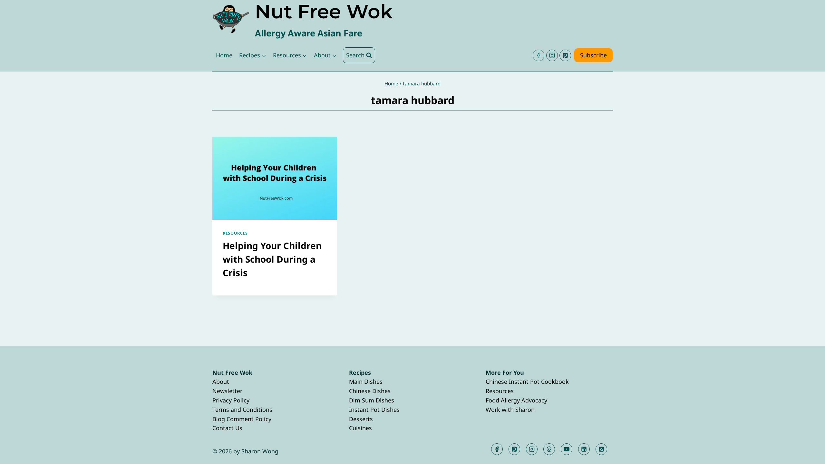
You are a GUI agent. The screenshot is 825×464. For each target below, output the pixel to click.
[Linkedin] (584, 449)
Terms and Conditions (242, 409)
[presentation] (274, 178)
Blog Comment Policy (241, 419)
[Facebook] (538, 55)
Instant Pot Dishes (374, 409)
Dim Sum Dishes (371, 400)
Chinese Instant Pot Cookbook (527, 381)
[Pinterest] (565, 55)
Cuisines (360, 428)
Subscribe (593, 55)
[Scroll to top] (808, 454)
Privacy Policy (230, 400)
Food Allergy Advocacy (516, 400)
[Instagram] (552, 55)
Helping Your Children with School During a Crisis (272, 259)
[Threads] (549, 449)
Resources (235, 233)
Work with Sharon (510, 409)
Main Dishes (366, 381)
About (220, 381)
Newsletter (227, 391)
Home (224, 55)
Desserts (361, 419)
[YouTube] (566, 449)
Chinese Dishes (370, 391)
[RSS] (601, 449)
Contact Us (227, 428)
